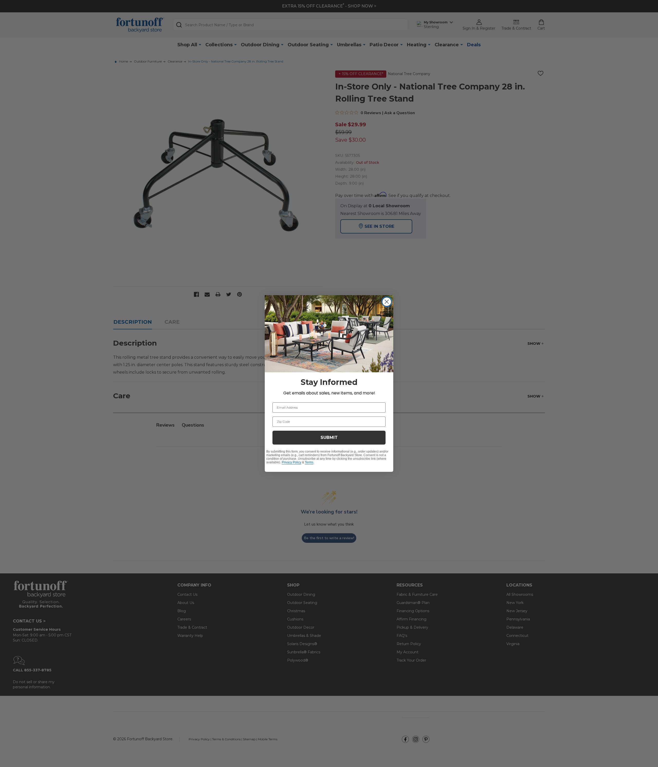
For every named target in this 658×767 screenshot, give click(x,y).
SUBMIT (329, 437)
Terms (309, 462)
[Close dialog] (386, 301)
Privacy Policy (291, 462)
